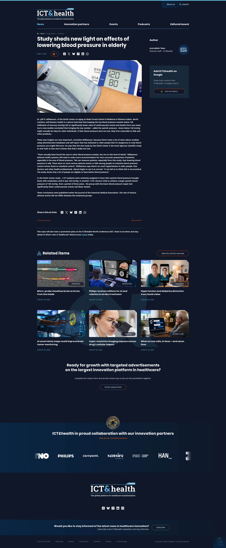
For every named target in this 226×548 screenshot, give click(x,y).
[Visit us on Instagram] (122, 508)
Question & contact (43, 541)
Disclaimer (97, 541)
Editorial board (179, 24)
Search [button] (185, 4)
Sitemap (108, 541)
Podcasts (144, 24)
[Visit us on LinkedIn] (117, 508)
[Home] (37, 33)
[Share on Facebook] (78, 54)
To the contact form (113, 387)
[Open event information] (219, 541)
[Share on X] (69, 54)
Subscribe (160, 527)
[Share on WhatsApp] (87, 54)
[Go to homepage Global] (55, 14)
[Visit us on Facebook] (113, 508)
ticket (84, 234)
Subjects (71, 541)
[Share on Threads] (64, 54)
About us (171, 4)
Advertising (59, 541)
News (40, 24)
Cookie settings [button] (122, 541)
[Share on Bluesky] (73, 54)
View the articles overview (173, 253)
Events (113, 24)
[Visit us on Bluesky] (108, 508)
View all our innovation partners (113, 438)
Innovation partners (76, 24)
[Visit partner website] (55, 456)
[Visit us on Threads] (103, 508)
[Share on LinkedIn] (82, 54)
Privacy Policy (83, 541)
